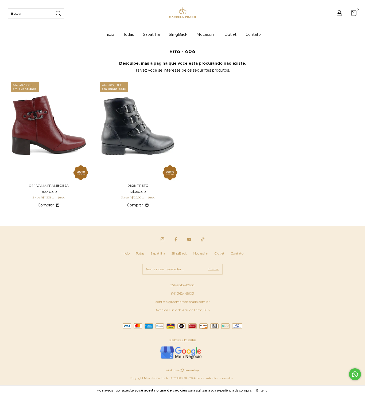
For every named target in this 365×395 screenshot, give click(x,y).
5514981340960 (182, 285)
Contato (253, 34)
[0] (352, 14)
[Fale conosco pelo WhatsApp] (355, 374)
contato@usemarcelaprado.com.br (183, 302)
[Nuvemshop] (182, 370)
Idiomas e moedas (182, 340)
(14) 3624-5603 (182, 293)
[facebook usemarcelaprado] (176, 239)
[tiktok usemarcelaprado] (202, 239)
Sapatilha (151, 34)
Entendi (262, 390)
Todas (128, 34)
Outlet (230, 34)
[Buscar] (58, 13)
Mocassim (205, 34)
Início (109, 34)
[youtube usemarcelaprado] (189, 239)
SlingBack (178, 34)
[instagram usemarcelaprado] (162, 239)
